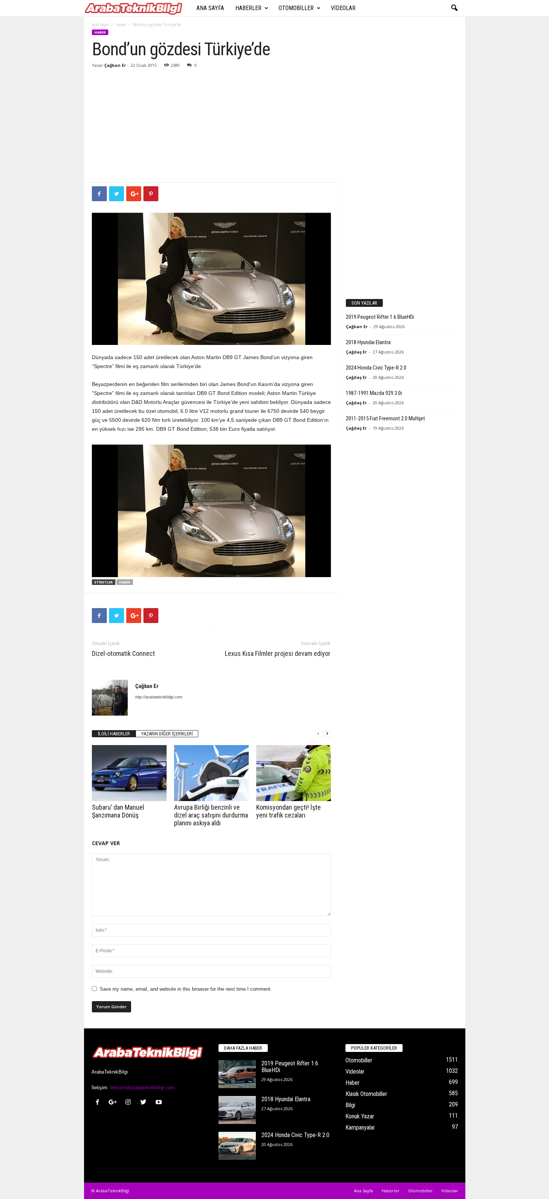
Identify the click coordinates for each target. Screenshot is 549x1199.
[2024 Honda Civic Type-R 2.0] (237, 1146)
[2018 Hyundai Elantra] (237, 1110)
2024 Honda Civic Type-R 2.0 (376, 367)
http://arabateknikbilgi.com (158, 697)
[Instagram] (129, 1103)
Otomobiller (296, 8)
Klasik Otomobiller (366, 1093)
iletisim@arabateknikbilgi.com (142, 1087)
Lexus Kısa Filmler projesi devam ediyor (278, 653)
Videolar (343, 8)
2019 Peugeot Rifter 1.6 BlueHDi (380, 317)
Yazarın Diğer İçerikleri (167, 733)
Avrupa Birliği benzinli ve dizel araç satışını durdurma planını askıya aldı (211, 815)
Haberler (248, 8)
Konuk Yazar (359, 1116)
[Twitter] (145, 1103)
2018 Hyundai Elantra (368, 342)
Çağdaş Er (356, 352)
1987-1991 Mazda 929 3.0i (374, 393)
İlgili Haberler (114, 733)
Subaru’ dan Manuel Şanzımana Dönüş (118, 811)
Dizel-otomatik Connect (123, 653)
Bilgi (350, 1105)
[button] (454, 8)
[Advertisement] (275, 126)
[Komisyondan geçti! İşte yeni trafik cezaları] (293, 773)
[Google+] (114, 1103)
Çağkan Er (115, 65)
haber (124, 582)
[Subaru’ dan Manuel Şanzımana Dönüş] (129, 773)
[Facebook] (99, 1103)
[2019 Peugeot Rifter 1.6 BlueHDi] (237, 1074)
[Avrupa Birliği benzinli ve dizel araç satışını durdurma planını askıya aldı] (211, 773)
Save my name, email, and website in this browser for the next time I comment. (186, 989)
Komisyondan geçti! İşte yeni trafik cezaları (288, 811)
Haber (121, 24)
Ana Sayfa (210, 8)
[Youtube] (160, 1103)
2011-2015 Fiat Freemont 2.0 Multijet (385, 418)
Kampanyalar (360, 1127)
